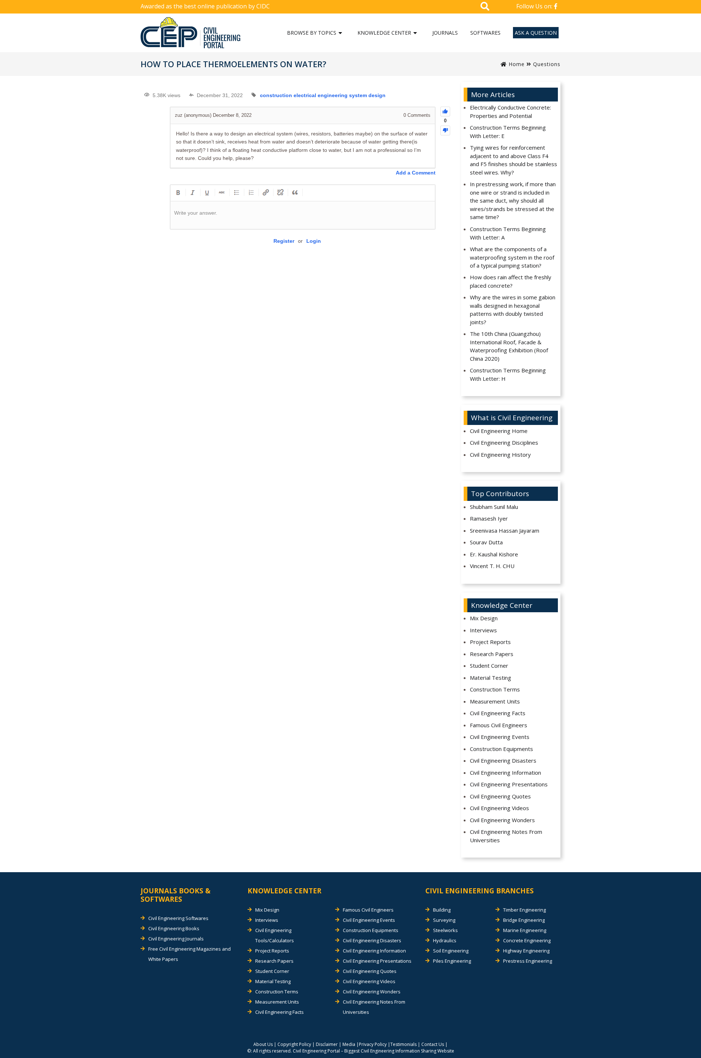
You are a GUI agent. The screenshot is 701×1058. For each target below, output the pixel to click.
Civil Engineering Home (499, 430)
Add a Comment (416, 173)
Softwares (485, 32)
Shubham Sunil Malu (494, 506)
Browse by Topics (311, 32)
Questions (546, 64)
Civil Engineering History (500, 454)
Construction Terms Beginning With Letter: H (508, 374)
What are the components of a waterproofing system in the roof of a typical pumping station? (512, 257)
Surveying (444, 920)
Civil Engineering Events (499, 736)
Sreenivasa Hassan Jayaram (504, 530)
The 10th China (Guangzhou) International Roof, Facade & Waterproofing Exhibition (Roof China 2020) (509, 346)
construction (276, 95)
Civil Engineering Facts (497, 713)
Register (283, 241)
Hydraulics (444, 940)
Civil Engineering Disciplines (504, 442)
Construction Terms (495, 689)
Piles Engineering (452, 961)
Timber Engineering (524, 909)
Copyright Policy (294, 1044)
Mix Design (484, 618)
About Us (263, 1044)
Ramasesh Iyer (489, 518)
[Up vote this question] (445, 111)
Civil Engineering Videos (499, 808)
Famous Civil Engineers (498, 725)
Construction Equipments (501, 748)
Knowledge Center (384, 32)
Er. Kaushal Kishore (494, 554)
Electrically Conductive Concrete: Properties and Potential (510, 111)
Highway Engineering (526, 950)
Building (442, 909)
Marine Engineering (524, 930)
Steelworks (445, 930)
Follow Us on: (535, 6)
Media (348, 1044)
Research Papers (491, 654)
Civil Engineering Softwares (178, 918)
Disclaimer (327, 1044)
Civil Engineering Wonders (502, 820)
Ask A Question (536, 32)
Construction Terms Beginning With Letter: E (508, 131)
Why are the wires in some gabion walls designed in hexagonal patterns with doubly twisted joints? (512, 310)
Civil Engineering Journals (176, 938)
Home (516, 64)
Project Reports (490, 641)
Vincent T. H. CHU (492, 566)
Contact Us (432, 1044)
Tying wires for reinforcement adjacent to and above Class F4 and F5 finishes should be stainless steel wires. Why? (513, 160)
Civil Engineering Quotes (500, 796)
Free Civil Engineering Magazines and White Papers (189, 954)
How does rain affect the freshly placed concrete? (510, 281)
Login (313, 241)
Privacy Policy (373, 1044)
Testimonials (403, 1044)
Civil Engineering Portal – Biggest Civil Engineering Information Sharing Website (373, 1051)
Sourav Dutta (486, 542)
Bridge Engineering (524, 920)
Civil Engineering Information (505, 772)
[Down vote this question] (445, 130)
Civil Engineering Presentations (509, 784)
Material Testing (490, 677)
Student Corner (489, 665)
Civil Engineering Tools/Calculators (274, 935)
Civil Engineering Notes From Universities (506, 836)
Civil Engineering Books (173, 928)
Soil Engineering (450, 950)
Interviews (483, 630)
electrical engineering (321, 95)
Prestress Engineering (527, 961)
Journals (445, 32)
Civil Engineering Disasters (503, 760)
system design (367, 95)
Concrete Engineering (527, 940)
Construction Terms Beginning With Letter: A (508, 233)
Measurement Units (495, 701)
